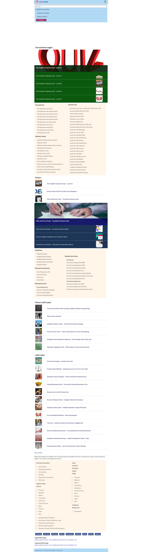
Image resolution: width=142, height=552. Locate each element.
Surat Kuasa (69, 260)
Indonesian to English (43, 13)
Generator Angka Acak (76, 122)
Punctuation (77, 511)
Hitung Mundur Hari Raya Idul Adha (47, 119)
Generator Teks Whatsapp (77, 130)
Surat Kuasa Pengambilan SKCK (75, 278)
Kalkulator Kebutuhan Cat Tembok (47, 140)
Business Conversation (43, 463)
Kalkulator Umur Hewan (77, 119)
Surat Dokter (40, 280)
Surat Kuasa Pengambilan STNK (75, 265)
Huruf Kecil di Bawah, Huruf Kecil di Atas (48, 169)
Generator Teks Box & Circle (78, 156)
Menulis (78, 534)
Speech (74, 471)
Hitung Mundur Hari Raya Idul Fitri (47, 116)
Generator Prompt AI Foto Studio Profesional (51, 528)
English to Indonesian (43, 9)
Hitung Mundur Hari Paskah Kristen (47, 114)
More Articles (38, 453)
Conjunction (42, 498)
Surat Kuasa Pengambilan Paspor (75, 268)
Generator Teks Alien (76, 154)
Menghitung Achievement (44, 259)
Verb (39, 514)
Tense (40, 511)
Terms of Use (59, 550)
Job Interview (42, 472)
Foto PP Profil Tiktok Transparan (46, 172)
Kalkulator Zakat (42, 143)
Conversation (42, 466)
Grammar (41, 490)
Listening (75, 465)
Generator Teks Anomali (77, 148)
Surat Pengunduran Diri (43, 272)
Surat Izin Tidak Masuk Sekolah (46, 290)
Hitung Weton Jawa (43, 151)
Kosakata (54, 534)
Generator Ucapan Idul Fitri (78, 170)
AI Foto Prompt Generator (46, 525)
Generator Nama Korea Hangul (79, 172)
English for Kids (40, 483)
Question (41, 474)
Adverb (40, 495)
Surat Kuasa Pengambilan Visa (75, 270)
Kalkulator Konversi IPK (77, 116)
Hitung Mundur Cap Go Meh (45, 130)
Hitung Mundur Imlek (43, 132)
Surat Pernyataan (42, 274)
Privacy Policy (52, 550)
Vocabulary (75, 505)
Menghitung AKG (42, 264)
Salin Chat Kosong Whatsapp (45, 167)
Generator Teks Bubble (76, 159)
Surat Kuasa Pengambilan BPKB (75, 262)
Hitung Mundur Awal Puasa (45, 127)
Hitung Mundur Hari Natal (44, 108)
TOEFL (74, 473)
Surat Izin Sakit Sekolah (43, 292)
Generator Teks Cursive (76, 151)
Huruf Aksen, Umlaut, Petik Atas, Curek (49, 520)
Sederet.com (38, 550)
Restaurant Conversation (45, 477)
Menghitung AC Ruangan (44, 256)
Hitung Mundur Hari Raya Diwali (46, 122)
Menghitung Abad (42, 254)
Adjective (41, 492)
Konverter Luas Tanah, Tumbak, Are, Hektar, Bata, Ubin (85, 108)
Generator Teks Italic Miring (78, 138)
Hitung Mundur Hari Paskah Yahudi (47, 111)
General (38, 486)
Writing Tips (75, 507)
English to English (42, 16)
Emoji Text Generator (76, 164)
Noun (40, 506)
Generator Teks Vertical (76, 140)
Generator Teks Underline (77, 146)
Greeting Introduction (44, 469)
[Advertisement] (71, 33)
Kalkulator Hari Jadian (43, 153)
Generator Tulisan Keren (77, 132)
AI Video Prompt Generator (46, 523)
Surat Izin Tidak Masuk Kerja (45, 295)
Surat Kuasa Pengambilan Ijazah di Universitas (79, 276)
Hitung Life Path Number (44, 148)
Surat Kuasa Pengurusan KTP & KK (76, 286)
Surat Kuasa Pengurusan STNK (75, 284)
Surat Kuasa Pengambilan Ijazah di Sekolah (78, 273)
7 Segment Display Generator (78, 167)
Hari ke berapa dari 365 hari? (46, 517)
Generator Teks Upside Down (78, 143)
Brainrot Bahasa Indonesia (44, 161)
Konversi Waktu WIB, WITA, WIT (79, 111)
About (46, 550)
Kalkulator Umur (42, 159)
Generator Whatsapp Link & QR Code (80, 124)
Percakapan (69, 534)
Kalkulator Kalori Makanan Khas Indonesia (49, 145)
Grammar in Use (43, 503)
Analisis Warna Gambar (76, 114)
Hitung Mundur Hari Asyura (45, 124)
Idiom (74, 463)
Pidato (62, 534)
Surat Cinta (40, 277)
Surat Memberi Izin (42, 287)
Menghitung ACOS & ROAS (45, 262)
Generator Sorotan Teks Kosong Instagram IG (50, 164)
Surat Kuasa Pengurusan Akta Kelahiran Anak (79, 289)
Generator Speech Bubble (77, 162)
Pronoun (40, 509)
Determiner (41, 500)
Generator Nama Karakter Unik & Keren (81, 127)
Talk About (41, 480)
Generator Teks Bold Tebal (77, 135)
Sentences (75, 468)
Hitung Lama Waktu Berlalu (45, 156)
